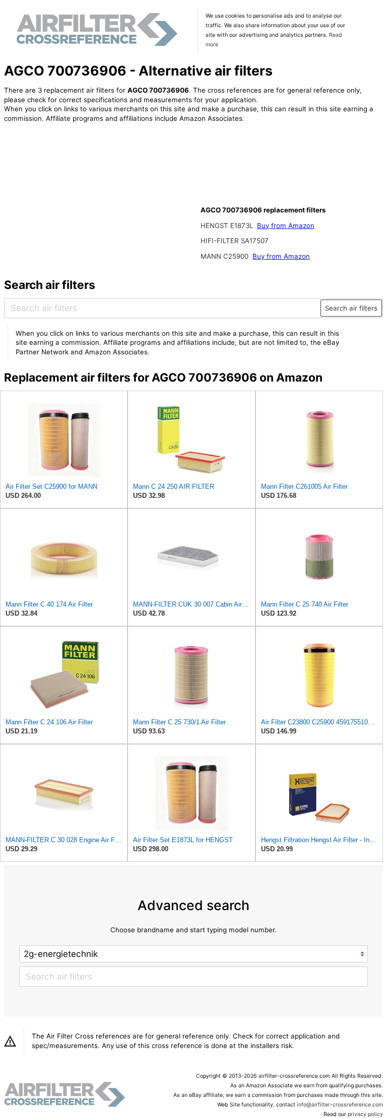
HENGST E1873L (228, 225)
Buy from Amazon (285, 225)
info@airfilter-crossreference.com (340, 1104)
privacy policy (365, 1114)
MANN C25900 (225, 256)
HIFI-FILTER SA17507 (235, 241)
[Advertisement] (87, 196)
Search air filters (351, 308)
